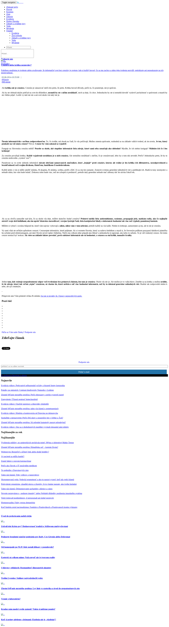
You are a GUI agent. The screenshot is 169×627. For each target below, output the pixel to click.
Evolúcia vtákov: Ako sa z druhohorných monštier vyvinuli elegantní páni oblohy (35, 427)
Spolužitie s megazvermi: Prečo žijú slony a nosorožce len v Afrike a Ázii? (32, 418)
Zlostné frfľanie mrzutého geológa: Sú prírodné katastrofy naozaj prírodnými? (33, 422)
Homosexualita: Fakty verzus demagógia (18, 502)
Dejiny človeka (12, 21)
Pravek (9, 9)
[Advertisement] (81, 117)
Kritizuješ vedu (9, 311)
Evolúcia (10, 19)
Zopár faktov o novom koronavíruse (16, 461)
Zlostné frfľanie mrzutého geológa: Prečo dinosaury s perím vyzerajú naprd (32, 395)
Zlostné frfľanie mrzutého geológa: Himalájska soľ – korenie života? (29, 447)
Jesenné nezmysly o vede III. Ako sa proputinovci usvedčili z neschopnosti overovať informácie (43, 325)
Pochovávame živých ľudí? (14, 306)
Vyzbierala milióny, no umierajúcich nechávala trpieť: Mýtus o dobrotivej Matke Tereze (37, 442)
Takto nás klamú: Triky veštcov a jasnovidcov (20, 475)
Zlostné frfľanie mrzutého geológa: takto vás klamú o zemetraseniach (29, 408)
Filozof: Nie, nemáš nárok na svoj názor (20, 327)
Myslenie (10, 28)
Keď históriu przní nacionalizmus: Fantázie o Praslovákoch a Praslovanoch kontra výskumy (39, 507)
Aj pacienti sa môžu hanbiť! (12, 456)
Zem (8, 14)
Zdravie (9, 16)
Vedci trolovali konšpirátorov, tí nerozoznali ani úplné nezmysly (29, 318)
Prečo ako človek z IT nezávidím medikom (21, 308)
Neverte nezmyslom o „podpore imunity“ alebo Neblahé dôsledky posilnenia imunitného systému (41, 493)
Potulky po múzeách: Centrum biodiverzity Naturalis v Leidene (27, 390)
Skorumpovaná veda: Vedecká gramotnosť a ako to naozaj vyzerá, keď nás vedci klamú (39, 313)
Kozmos (9, 12)
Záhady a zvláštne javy (15, 24)
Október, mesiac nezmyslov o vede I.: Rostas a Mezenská (27, 315)
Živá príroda (17, 35)
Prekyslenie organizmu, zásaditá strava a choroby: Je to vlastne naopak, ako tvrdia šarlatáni (39, 484)
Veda (8, 26)
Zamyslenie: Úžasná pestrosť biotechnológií (19, 399)
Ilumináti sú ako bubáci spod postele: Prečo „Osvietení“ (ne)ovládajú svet (33, 320)
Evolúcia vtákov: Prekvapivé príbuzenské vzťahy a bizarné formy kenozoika (33, 385)
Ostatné (9, 31)
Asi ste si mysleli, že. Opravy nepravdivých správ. (61, 296)
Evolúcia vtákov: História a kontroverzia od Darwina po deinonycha (29, 413)
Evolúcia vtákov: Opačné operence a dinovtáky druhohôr (25, 404)
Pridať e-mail (83, 372)
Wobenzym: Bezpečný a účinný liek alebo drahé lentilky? (25, 452)
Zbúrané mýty (12, 7)
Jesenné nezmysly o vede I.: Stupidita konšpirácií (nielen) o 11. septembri (33, 323)
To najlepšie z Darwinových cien (15, 470)
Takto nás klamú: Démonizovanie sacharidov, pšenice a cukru (26, 489)
